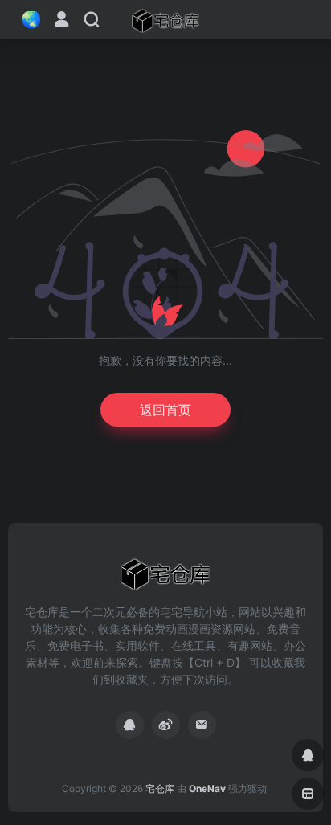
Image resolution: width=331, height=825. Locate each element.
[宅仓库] (165, 20)
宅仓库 (159, 788)
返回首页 (165, 410)
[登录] (61, 21)
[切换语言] (26, 19)
